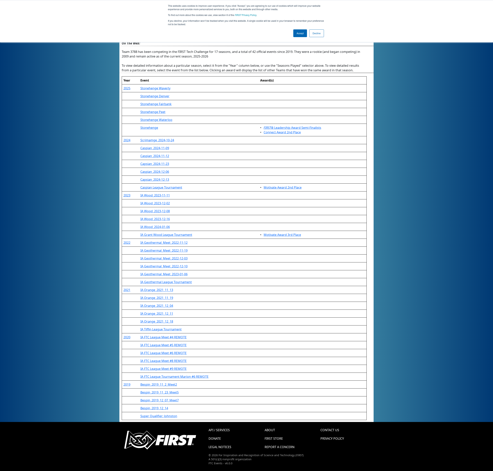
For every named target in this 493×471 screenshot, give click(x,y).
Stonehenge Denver (154, 96)
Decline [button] (317, 33)
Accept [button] (300, 33)
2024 (126, 140)
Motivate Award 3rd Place (282, 235)
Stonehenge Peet (152, 112)
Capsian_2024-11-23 (154, 164)
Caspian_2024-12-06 (154, 172)
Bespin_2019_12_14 (154, 408)
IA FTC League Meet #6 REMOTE (163, 353)
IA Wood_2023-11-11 (155, 195)
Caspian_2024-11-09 (154, 148)
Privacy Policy (245, 15)
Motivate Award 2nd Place (283, 187)
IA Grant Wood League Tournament (166, 235)
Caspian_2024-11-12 (154, 156)
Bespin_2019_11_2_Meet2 (158, 384)
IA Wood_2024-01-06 (155, 227)
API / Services (219, 430)
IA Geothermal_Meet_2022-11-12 (164, 242)
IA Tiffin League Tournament (161, 329)
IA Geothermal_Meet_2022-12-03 (164, 258)
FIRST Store (274, 438)
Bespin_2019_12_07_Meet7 (159, 400)
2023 (126, 195)
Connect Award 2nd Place (282, 132)
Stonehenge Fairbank (156, 104)
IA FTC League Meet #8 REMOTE (163, 361)
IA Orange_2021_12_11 (156, 313)
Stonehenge (149, 128)
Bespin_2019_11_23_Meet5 (159, 392)
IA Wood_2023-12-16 (155, 219)
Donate (215, 438)
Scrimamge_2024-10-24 (157, 140)
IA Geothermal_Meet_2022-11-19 (164, 250)
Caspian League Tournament (161, 187)
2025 (126, 88)
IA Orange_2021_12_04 (156, 306)
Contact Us (329, 430)
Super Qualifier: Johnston (158, 416)
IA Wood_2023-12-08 (155, 211)
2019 (126, 384)
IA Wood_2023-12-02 (155, 203)
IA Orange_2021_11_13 (156, 290)
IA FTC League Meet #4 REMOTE (163, 337)
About (270, 430)
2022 (126, 242)
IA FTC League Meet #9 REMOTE (163, 369)
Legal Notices (220, 447)
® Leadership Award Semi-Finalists (292, 128)
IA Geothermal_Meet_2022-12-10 (164, 266)
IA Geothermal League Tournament (166, 282)
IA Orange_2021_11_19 (156, 298)
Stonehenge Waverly (155, 88)
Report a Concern (279, 447)
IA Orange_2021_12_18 (156, 321)
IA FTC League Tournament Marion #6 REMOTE (174, 376)
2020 (126, 337)
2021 (126, 290)
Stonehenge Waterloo (156, 120)
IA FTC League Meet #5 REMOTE (163, 345)
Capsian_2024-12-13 (154, 179)
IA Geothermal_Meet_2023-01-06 (164, 274)
